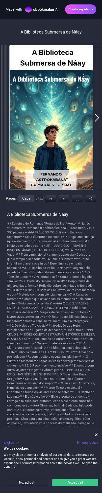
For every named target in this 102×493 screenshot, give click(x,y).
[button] (12, 443)
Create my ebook (80, 9)
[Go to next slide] (97, 117)
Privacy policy (87, 442)
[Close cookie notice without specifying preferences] (96, 435)
